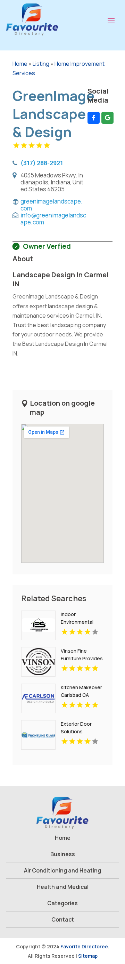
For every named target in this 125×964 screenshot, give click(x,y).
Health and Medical (63, 887)
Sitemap (88, 956)
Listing (41, 63)
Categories (62, 903)
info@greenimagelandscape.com (53, 219)
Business (62, 854)
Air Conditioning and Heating (62, 870)
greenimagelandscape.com (51, 205)
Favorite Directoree (84, 946)
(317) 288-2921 (41, 163)
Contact (62, 919)
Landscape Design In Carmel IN (60, 279)
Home (19, 63)
